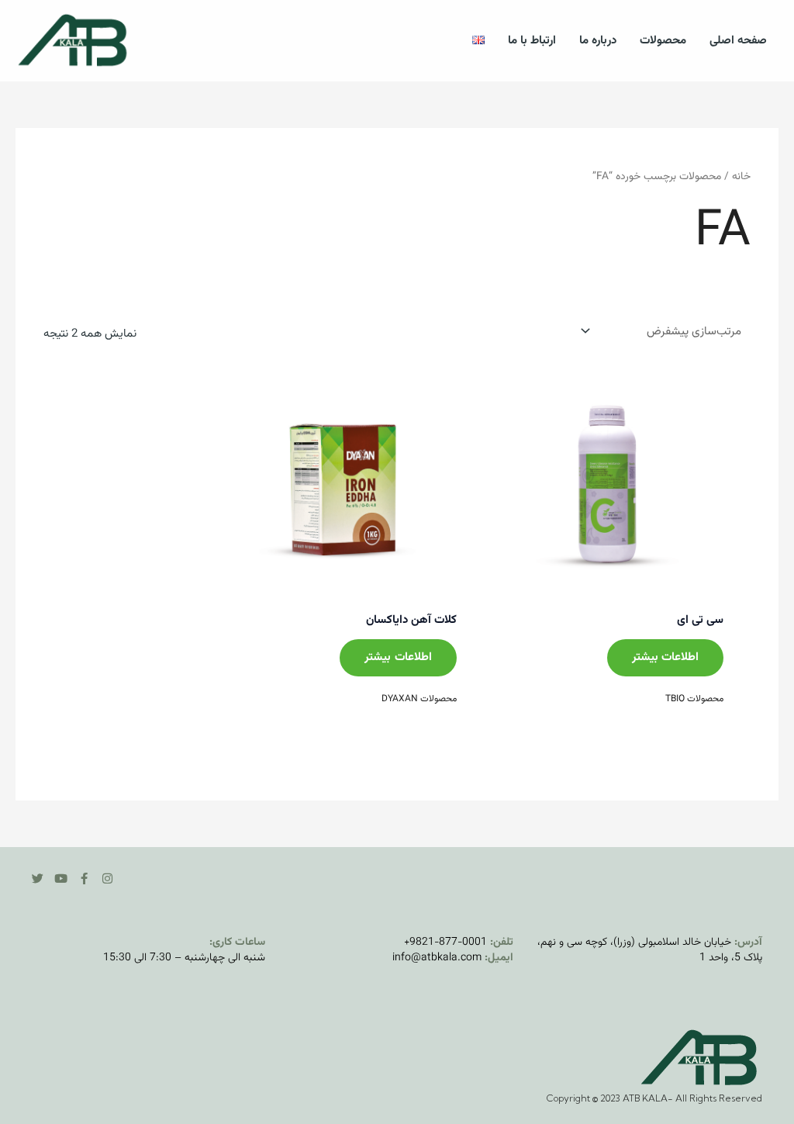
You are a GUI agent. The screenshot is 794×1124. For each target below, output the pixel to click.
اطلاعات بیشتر (665, 657)
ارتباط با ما (532, 41)
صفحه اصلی (738, 41)
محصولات (663, 41)
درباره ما (597, 41)
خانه (741, 176)
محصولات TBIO (694, 699)
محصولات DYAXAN (419, 699)
